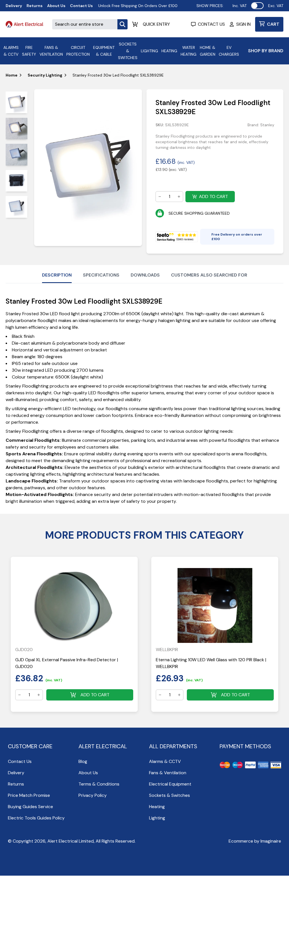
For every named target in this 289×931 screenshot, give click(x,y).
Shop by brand (265, 51)
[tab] (16, 102)
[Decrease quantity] (160, 197)
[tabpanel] (88, 167)
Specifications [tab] (101, 275)
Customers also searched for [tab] (209, 275)
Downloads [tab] (145, 275)
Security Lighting (45, 75)
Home (11, 75)
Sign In (243, 24)
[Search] (122, 24)
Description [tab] (57, 275)
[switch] (257, 5)
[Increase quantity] (179, 197)
